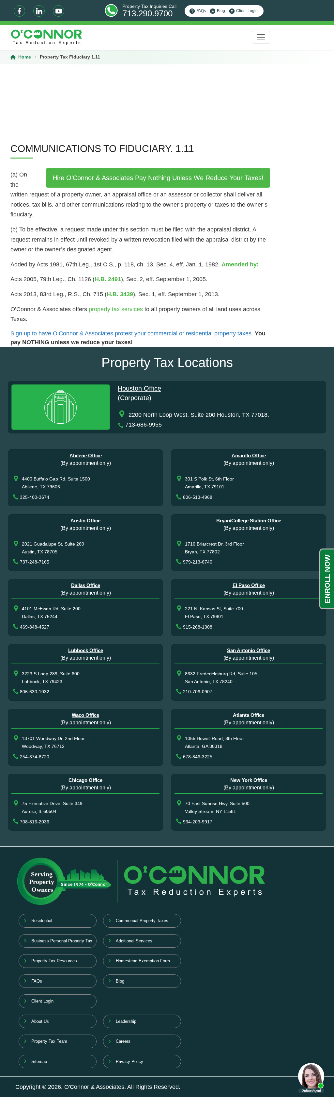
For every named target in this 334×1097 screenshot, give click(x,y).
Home (24, 56)
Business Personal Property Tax (61, 940)
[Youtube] (58, 11)
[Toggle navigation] (261, 37)
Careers (123, 1041)
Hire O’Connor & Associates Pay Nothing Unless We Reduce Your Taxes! (158, 177)
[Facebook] (19, 11)
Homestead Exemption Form (143, 960)
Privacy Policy (129, 1061)
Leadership (126, 1021)
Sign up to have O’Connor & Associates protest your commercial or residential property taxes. (131, 333)
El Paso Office (249, 585)
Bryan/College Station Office (248, 520)
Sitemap (39, 1061)
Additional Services (134, 940)
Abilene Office (85, 455)
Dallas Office (85, 585)
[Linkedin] (39, 11)
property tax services (116, 309)
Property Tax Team (49, 1041)
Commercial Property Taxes (142, 920)
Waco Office (85, 715)
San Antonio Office (248, 650)
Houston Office (139, 388)
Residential (41, 920)
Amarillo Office (249, 455)
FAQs (201, 10)
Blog (221, 10)
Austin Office (85, 520)
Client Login (247, 10)
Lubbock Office (85, 650)
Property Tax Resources (54, 960)
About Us (40, 1021)
